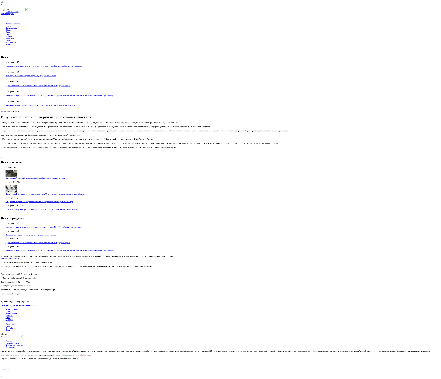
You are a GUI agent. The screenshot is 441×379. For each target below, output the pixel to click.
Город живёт (10, 38)
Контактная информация (15, 345)
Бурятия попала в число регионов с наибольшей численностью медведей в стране (38, 86)
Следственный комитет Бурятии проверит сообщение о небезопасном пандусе (36, 178)
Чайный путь (11, 42)
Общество (9, 30)
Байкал (8, 40)
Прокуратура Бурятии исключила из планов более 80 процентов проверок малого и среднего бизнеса (45, 194)
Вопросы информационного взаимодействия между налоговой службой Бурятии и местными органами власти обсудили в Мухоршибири (60, 95)
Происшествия (11, 28)
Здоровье (9, 34)
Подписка (5, 369)
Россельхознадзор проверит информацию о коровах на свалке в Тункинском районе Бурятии (42, 209)
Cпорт (8, 32)
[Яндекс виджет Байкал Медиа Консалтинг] (220, 20)
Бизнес (8, 26)
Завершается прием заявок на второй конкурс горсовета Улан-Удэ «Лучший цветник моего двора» (44, 66)
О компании (10, 341)
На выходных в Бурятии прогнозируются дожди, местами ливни (31, 76)
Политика (9, 44)
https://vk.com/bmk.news (10, 258)
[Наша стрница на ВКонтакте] (220, 16)
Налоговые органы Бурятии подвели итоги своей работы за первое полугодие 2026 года (40, 105)
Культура (9, 36)
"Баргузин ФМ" (12, 12)
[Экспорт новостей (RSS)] (220, 18)
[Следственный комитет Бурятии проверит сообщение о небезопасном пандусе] (11, 176)
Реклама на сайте (12, 343)
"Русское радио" (7, 14)
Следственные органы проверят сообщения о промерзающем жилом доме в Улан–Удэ (39, 202)
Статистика (10, 347)
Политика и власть (13, 24)
